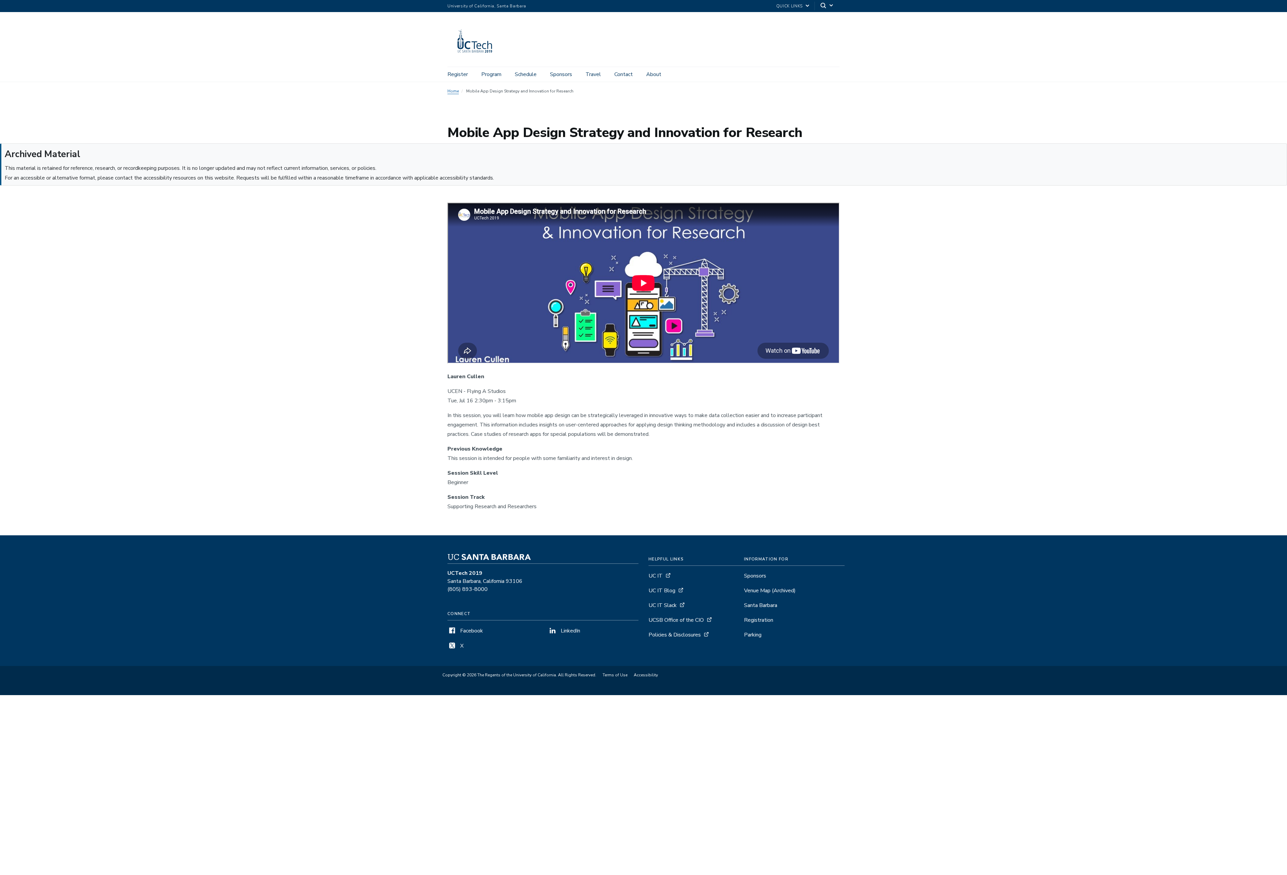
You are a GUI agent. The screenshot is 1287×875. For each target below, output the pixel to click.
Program (491, 74)
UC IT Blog (662, 590)
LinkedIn (569, 630)
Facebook (471, 630)
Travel (593, 74)
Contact (623, 74)
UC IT (656, 576)
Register (457, 74)
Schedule (526, 74)
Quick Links (789, 6)
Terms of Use (615, 675)
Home (453, 91)
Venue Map (770, 590)
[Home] (477, 57)
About (653, 74)
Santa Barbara (760, 605)
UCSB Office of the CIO (676, 620)
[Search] (827, 6)
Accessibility (646, 675)
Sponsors (561, 74)
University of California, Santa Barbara (486, 6)
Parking (752, 634)
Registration (758, 620)
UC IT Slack (663, 605)
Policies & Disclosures (675, 634)
